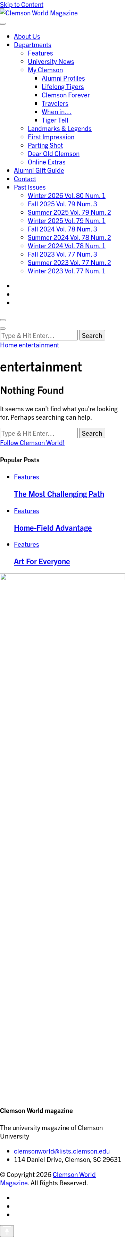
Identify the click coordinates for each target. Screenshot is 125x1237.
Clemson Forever (66, 94)
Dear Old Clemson (54, 153)
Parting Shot (45, 145)
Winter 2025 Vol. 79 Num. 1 (67, 220)
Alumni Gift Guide (39, 170)
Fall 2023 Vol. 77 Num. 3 (62, 254)
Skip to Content (21, 4)
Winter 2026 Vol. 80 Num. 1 (67, 195)
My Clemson (45, 69)
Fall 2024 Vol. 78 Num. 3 (62, 228)
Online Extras (47, 161)
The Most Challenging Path (59, 493)
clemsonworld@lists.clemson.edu (62, 1151)
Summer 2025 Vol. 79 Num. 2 (69, 212)
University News (51, 61)
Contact (25, 178)
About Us (27, 36)
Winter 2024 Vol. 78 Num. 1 (67, 245)
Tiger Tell (55, 120)
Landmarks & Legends (60, 128)
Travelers (55, 103)
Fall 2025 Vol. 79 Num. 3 (62, 203)
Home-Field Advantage (53, 527)
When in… (57, 111)
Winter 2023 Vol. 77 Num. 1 (67, 270)
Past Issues (30, 187)
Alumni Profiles (63, 78)
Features (40, 53)
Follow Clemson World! (32, 442)
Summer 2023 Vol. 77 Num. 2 (69, 262)
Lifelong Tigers (63, 86)
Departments (32, 44)
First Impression (51, 136)
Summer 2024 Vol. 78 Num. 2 (69, 237)
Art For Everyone (42, 561)
